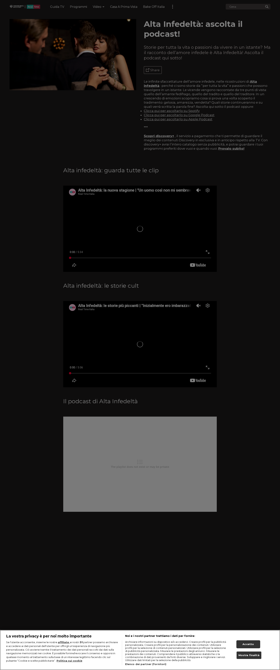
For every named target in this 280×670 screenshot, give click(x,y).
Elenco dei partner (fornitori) (145, 664)
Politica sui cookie (69, 660)
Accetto (248, 644)
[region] (140, 650)
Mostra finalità (248, 655)
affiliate (64, 642)
